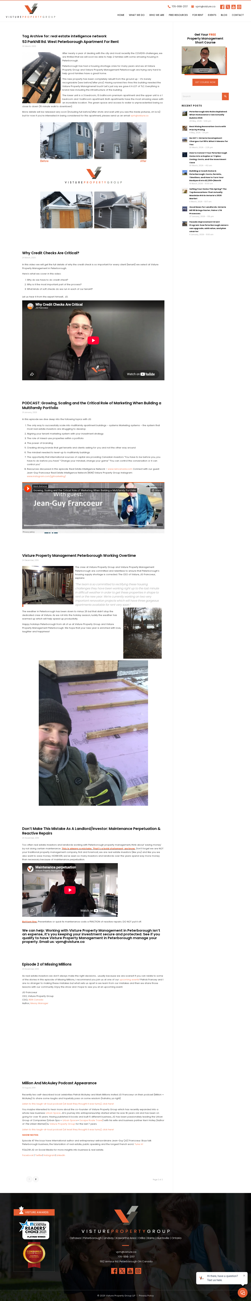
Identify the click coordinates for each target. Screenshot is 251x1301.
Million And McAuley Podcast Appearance (59, 1083)
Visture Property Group (62, 1124)
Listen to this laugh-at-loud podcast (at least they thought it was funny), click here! (68, 1103)
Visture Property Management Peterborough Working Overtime (79, 555)
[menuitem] (121, 15)
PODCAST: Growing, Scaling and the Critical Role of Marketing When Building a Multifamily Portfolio (91, 405)
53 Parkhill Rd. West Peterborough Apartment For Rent (70, 41)
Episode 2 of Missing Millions (47, 964)
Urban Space (53, 1113)
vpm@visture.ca (205, 6)
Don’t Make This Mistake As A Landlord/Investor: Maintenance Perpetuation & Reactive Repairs (91, 831)
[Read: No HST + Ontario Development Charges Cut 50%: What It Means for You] (185, 140)
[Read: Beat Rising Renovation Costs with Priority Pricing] (185, 128)
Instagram (49, 1155)
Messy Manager (39, 1003)
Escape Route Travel (91, 1120)
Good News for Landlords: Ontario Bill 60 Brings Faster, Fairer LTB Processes (207, 210)
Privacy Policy (146, 1295)
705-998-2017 (179, 6)
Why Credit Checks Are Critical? (50, 252)
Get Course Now (205, 82)
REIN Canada (36, 999)
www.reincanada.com (120, 469)
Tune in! (139, 1144)
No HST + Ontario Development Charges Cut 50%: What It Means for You (208, 141)
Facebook (27, 1155)
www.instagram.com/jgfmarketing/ (46, 476)
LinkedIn (60, 1155)
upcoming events (129, 979)
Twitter (39, 1155)
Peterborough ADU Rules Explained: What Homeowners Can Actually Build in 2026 (208, 114)
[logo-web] (30, 11)
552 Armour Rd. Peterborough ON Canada (126, 1261)
